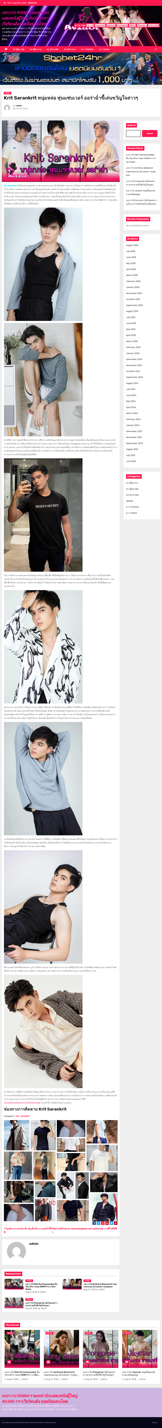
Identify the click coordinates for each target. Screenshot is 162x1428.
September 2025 (134, 305)
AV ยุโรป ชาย (70, 49)
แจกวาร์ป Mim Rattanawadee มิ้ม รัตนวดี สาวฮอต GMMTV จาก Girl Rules (41, 1286)
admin (19, 106)
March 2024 (132, 413)
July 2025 (130, 317)
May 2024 (131, 401)
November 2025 (134, 293)
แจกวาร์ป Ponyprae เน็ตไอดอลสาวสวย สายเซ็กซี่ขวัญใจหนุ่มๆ (41, 1304)
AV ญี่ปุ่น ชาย (35, 49)
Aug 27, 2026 (90, 1289)
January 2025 (132, 353)
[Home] (6, 49)
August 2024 (132, 383)
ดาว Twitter (104, 49)
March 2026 (132, 275)
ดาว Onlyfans (87, 49)
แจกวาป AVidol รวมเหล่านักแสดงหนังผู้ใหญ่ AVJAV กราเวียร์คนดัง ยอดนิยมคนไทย (25, 18)
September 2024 (134, 377)
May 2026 (131, 263)
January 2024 (133, 425)
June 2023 (131, 461)
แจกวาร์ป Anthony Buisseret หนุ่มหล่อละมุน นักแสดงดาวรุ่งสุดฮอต (100, 1285)
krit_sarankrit (23, 1116)
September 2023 (134, 443)
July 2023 (130, 455)
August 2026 (132, 245)
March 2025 (132, 341)
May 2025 (131, 329)
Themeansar (50, 1422)
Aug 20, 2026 (31, 1308)
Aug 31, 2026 (31, 1292)
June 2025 (131, 323)
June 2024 (131, 395)
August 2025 (132, 311)
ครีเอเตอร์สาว (141, 25)
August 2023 (132, 449)
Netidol (7, 93)
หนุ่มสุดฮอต (111, 25)
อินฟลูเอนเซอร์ (100, 25)
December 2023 (134, 431)
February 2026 (133, 281)
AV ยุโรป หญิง (53, 49)
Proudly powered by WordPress (15, 1422)
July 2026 (130, 251)
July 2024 (130, 389)
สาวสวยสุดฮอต (122, 25)
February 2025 (133, 347)
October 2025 (133, 299)
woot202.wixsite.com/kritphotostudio (22, 1102)
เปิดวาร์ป (90, 25)
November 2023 (134, 437)
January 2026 (132, 287)
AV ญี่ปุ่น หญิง (19, 49)
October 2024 (133, 371)
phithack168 (153, 25)
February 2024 (133, 419)
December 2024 (134, 359)
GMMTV (132, 25)
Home (154, 1422)
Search (131, 125)
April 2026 (131, 269)
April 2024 (131, 407)
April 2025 (131, 335)
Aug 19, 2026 (130, 1379)
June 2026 (131, 257)
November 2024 (134, 365)
